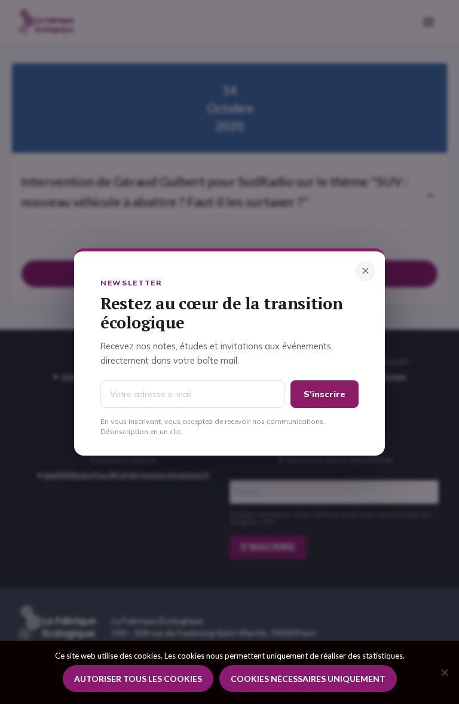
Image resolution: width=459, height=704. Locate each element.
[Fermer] (365, 271)
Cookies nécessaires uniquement (308, 679)
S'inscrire (324, 394)
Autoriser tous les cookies (138, 679)
